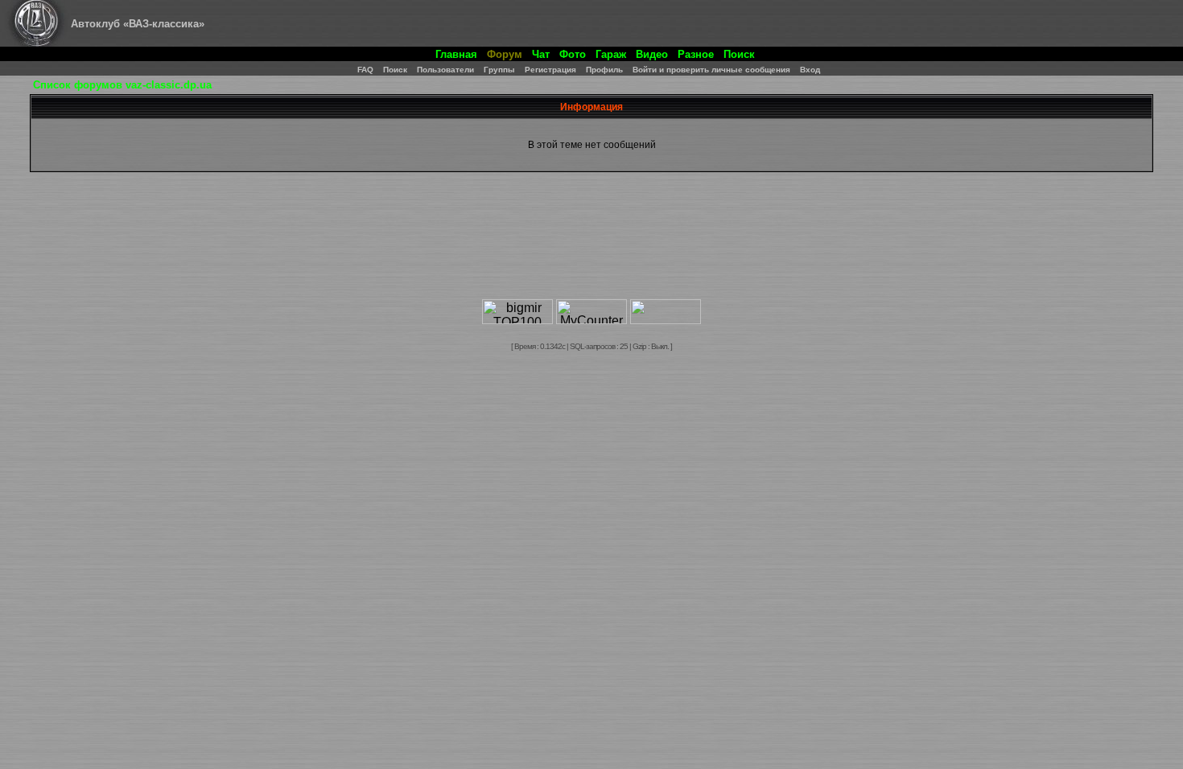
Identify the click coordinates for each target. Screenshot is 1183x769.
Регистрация (550, 69)
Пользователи (445, 69)
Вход (810, 69)
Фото (572, 54)
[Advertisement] (591, 248)
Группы (499, 69)
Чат (541, 54)
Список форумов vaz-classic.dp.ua (122, 85)
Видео (652, 54)
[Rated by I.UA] (665, 320)
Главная (456, 54)
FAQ (365, 69)
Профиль (604, 69)
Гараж (611, 54)
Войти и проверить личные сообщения (711, 69)
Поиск (739, 54)
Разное (696, 54)
